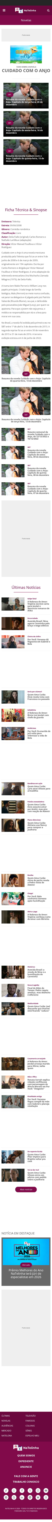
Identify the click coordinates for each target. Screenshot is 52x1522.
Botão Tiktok (6, 1492)
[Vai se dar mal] (13, 1175)
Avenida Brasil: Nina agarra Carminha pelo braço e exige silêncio (39, 623)
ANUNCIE (26, 1467)
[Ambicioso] (13, 733)
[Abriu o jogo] (13, 916)
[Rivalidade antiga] (13, 1101)
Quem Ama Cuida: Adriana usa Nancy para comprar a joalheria (37, 826)
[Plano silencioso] (13, 825)
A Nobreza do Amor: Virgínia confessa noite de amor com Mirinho (39, 916)
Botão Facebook (22, 1492)
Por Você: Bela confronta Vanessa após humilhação (37, 898)
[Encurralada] (13, 623)
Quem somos (26, 1455)
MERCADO (6, 1430)
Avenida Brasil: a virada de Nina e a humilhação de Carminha (37, 973)
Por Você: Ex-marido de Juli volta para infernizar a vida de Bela (39, 734)
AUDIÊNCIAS (7, 1425)
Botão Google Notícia (14, 1499)
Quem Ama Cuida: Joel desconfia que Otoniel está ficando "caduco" (39, 1008)
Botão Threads (46, 1499)
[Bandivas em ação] (13, 788)
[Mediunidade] (13, 1008)
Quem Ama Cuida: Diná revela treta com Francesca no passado (39, 697)
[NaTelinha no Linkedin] (22, 1497)
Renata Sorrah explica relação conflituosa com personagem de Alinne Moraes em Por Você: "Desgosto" (39, 1084)
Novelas (26, 20)
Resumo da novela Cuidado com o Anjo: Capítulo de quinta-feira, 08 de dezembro (38, 471)
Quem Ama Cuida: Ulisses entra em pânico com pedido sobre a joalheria (37, 1176)
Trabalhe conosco (26, 1481)
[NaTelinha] (25, 10)
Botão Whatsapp (14, 1492)
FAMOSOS (30, 1420)
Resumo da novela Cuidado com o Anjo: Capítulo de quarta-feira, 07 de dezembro (38, 490)
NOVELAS (6, 1420)
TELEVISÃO (30, 1415)
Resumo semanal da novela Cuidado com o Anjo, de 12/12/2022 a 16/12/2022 (39, 435)
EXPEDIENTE (26, 1461)
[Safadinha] (13, 715)
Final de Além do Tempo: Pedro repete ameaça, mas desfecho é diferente (39, 991)
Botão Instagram (38, 1492)
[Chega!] (13, 898)
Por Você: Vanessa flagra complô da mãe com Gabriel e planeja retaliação (38, 1102)
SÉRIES (28, 1430)
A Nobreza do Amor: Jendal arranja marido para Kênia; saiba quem (39, 1065)
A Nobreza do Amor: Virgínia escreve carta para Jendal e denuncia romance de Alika (38, 606)
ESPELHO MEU (32, 1435)
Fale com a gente (26, 1476)
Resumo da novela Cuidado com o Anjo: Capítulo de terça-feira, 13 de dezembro (26, 420)
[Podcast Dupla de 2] (30, 1497)
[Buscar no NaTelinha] (48, 10)
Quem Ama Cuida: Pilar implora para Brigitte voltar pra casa (37, 1158)
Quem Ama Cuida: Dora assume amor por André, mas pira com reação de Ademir (39, 808)
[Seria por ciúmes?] (13, 697)
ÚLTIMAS (6, 1415)
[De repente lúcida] (13, 1156)
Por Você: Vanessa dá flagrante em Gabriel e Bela (39, 641)
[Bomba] (13, 880)
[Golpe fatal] (13, 604)
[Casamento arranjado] (13, 1063)
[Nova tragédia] (13, 990)
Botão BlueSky (38, 1499)
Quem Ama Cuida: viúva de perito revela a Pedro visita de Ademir (38, 881)
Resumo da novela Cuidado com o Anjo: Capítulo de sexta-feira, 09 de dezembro (38, 453)
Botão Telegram (6, 1499)
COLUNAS (30, 1425)
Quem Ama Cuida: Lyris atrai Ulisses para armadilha (39, 788)
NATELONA (7, 1435)
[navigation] (4, 10)
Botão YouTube (46, 1492)
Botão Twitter (30, 1492)
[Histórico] (13, 972)
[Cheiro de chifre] (13, 641)
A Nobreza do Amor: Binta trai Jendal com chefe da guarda (38, 715)
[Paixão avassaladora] (13, 807)
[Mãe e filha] (13, 1082)
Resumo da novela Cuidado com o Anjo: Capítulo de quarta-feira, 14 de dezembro (26, 379)
